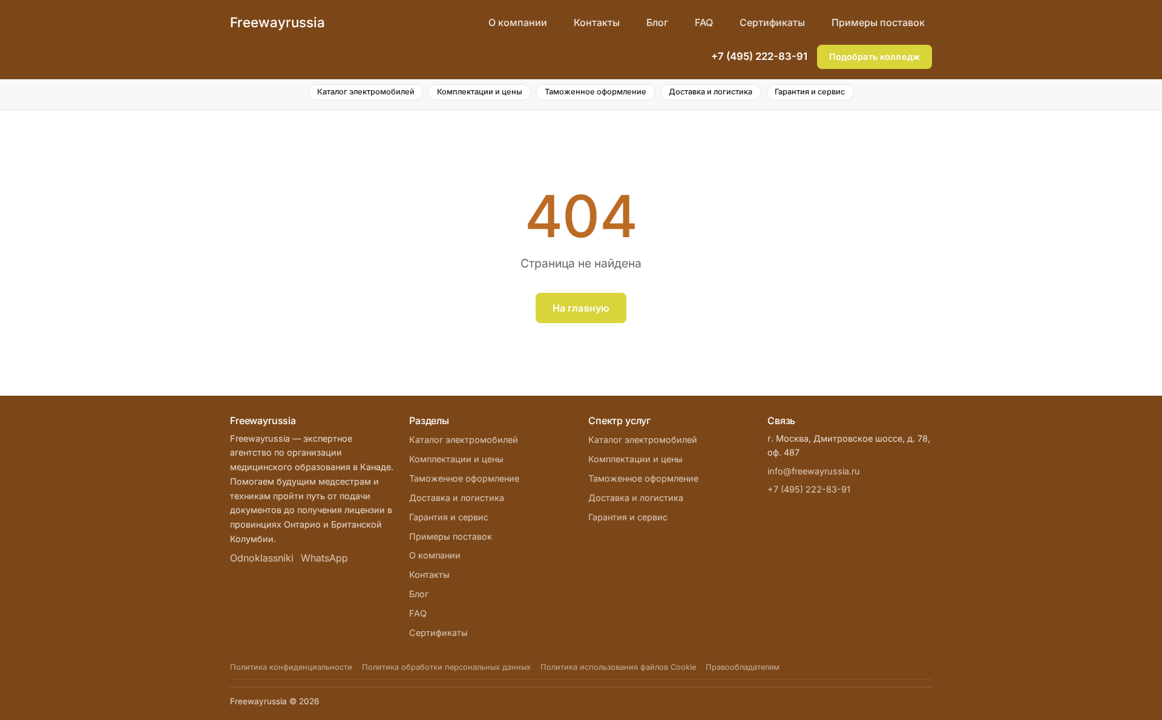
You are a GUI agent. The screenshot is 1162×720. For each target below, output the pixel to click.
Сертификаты (772, 22)
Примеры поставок (878, 22)
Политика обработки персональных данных (446, 667)
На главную (581, 308)
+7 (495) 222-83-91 (759, 56)
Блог (657, 22)
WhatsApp (324, 558)
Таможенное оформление (595, 91)
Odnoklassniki (262, 558)
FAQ (704, 22)
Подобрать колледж (874, 56)
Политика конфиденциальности (291, 667)
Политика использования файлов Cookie (618, 667)
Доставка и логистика (710, 91)
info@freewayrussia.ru (813, 471)
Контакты (597, 22)
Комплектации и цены (479, 91)
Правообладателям (743, 667)
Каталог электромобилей (366, 91)
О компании (517, 22)
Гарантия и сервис (810, 91)
